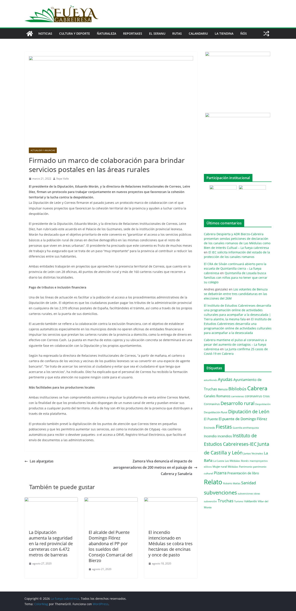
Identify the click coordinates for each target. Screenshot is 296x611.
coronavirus (253, 396)
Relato (213, 482)
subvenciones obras (249, 493)
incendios (225, 436)
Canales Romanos (217, 396)
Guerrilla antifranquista (246, 427)
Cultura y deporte (74, 33)
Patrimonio (245, 466)
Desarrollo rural (237, 403)
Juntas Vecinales (253, 453)
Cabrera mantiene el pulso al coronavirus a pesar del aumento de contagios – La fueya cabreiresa (235, 344)
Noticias (45, 33)
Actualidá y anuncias (43, 150)
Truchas (225, 500)
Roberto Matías (231, 483)
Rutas (177, 33)
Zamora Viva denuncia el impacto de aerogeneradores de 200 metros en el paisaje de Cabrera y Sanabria (152, 467)
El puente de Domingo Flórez (243, 418)
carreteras (237, 396)
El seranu (157, 33)
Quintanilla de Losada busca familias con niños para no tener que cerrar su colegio (235, 277)
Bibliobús (237, 389)
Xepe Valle (62, 178)
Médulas (233, 466)
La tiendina (224, 33)
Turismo (238, 501)
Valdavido (250, 501)
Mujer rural (220, 466)
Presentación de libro (243, 473)
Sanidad (248, 482)
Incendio (210, 436)
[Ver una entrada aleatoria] (266, 33)
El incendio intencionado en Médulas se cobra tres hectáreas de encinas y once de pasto (170, 543)
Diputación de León (248, 411)
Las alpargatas (42, 461)
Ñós (243, 33)
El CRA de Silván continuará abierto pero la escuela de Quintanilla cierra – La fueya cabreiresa (235, 268)
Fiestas (224, 426)
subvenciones (220, 492)
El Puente (211, 419)
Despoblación (263, 404)
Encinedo (209, 427)
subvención (210, 501)
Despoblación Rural (215, 412)
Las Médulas (232, 460)
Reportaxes (132, 33)
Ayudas (225, 379)
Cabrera (257, 388)
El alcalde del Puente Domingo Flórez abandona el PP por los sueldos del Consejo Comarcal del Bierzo (110, 546)
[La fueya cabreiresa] (29, 33)
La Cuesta (218, 460)
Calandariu (198, 33)
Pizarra (220, 472)
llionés (245, 461)
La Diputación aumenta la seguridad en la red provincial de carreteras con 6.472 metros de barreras (51, 543)
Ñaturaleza (106, 33)
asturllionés (210, 380)
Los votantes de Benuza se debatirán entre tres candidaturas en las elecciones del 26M (236, 293)
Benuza (223, 389)
